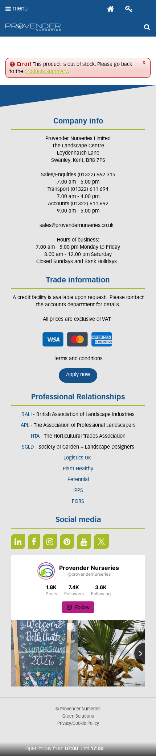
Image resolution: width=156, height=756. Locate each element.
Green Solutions (78, 716)
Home (111, 9)
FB (34, 541)
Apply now (78, 375)
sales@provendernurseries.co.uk (77, 225)
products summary (46, 72)
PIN (67, 541)
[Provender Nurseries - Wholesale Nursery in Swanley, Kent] (33, 27)
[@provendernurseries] (46, 571)
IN (50, 541)
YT (84, 541)
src (147, 27)
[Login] (129, 9)
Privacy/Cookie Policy (78, 724)
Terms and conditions (78, 359)
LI (18, 541)
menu (20, 9)
